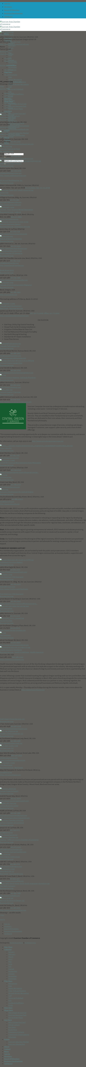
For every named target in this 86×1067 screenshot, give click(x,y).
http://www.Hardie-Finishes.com (13, 630)
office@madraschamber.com (11, 850)
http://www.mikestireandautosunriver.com (17, 144)
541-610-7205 (15, 42)
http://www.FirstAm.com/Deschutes (14, 589)
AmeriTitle (4, 193)
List (1, 112)
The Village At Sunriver (17, 104)
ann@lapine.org (6, 833)
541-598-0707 (15, 485)
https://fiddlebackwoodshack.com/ (13, 572)
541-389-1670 (15, 908)
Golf (10, 87)
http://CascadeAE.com (8, 295)
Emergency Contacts (16, 1032)
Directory (8, 7)
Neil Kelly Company (7, 886)
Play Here (8, 981)
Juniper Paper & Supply (9, 791)
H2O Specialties (6, 609)
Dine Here (8, 1008)
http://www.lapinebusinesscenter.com (15, 818)
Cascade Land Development (11, 306)
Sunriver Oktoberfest (16, 1044)
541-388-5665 (15, 292)
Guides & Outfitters (16, 94)
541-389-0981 (15, 741)
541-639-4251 (15, 399)
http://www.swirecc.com (9, 458)
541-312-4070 (15, 799)
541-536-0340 (16, 470)
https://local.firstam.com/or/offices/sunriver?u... (19, 604)
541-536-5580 (15, 278)
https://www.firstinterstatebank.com (14, 129)
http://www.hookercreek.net (11, 743)
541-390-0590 (16, 171)
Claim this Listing (7, 54)
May (10, 962)
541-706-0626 (16, 156)
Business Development (13, 13)
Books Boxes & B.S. (7, 270)
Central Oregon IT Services (10, 392)
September (12, 63)
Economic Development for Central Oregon (16, 492)
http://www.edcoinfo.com (10, 504)
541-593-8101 (15, 125)
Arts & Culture (14, 1025)
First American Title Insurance (11, 577)
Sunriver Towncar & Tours (10, 149)
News (6, 1052)
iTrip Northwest (6, 765)
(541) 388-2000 (17, 657)
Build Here (12, 1030)
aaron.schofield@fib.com (10, 127)
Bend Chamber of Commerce (11, 253)
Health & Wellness (21, 652)
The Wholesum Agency (16, 943)
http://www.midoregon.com (11, 867)
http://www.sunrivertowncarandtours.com (16, 159)
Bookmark (4, 52)
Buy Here (12, 1027)
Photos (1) (8, 59)
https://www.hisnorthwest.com (12, 660)
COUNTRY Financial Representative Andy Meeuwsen (20, 463)
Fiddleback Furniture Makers (11, 562)
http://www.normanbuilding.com (13, 910)
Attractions (12, 75)
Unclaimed (8, 108)
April (10, 50)
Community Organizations (18, 1035)
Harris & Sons (5, 635)
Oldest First (8, 70)
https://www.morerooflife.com (12, 881)
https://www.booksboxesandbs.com (14, 280)
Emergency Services (22, 227)
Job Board (8, 17)
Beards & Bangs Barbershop (11, 239)
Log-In (2, 920)
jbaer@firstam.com (7, 587)
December (12, 979)
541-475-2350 (15, 847)
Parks (10, 1005)
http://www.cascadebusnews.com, (13, 358)
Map (8, 112)
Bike (10, 77)
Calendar (8, 950)
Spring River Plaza (15, 109)
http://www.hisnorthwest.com (33, 690)
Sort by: (8, 65)
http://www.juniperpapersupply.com (14, 801)
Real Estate (4, 308)
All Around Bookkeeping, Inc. (11, 180)
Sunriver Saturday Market (18, 1042)
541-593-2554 (15, 142)
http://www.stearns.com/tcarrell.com (14, 44)
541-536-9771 (15, 830)
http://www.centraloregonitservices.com (16, 402)
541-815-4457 (15, 570)
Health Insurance (37, 652)
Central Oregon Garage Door (11, 363)
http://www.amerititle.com (10, 205)
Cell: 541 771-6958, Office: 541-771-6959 (44, 313)
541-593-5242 (15, 584)
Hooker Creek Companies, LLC (11, 734)
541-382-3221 (15, 261)
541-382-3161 (15, 455)
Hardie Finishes (6, 621)
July (9, 967)
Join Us (7, 4)
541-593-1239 (15, 616)
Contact (7, 1049)
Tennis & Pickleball (15, 89)
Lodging (17, 212)
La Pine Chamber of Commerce (12, 823)
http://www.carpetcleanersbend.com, (14, 645)
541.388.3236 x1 (17, 499)
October (11, 974)
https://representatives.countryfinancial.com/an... (19, 472)
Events (7, 1039)
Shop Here (8, 1010)
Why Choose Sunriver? (17, 114)
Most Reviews (9, 101)
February (11, 46)
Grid (5, 112)
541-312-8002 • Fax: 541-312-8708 (37, 188)
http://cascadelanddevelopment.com (14, 316)
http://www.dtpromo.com (10, 487)
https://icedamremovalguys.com (12, 760)
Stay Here (8, 947)
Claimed (7, 105)
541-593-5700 (15, 370)
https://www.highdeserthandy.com (13, 729)
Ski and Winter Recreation (18, 84)
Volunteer (12, 1037)
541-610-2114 (15, 879)
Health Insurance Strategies (11, 650)
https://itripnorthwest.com (10, 775)
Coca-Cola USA (6, 448)
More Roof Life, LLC (7, 871)
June (10, 55)
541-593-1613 (14, 200)
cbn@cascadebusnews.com (10, 356)
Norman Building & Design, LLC (12, 901)
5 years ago (17, 82)
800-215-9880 (16, 217)
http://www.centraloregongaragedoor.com (16, 373)
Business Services (7, 35)
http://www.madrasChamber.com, (13, 852)
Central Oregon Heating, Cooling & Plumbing (18, 378)
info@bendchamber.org (9, 263)
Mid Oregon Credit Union (10, 857)
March (10, 48)
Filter (2, 86)
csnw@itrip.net (6, 773)
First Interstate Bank (8, 117)
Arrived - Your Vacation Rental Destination (16, 210)
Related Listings (10, 61)
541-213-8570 (15, 628)
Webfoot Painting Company (11, 163)
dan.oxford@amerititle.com (11, 202)
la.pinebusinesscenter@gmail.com (13, 816)
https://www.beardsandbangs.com (13, 249)
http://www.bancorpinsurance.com (13, 234)
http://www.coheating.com (10, 387)
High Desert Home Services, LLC (12, 719)
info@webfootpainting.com (11, 173)
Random (7, 72)
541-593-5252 (15, 385)
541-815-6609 (15, 643)
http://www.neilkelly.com (10, 896)
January (11, 952)
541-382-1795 (15, 864)
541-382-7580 (15, 893)
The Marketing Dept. (30, 943)
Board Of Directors (11, 10)
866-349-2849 (16, 756)
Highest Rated (9, 103)
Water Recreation (15, 80)
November (12, 67)
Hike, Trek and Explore (17, 991)
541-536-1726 (15, 232)
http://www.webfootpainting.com (13, 176)
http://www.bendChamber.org (12, 266)
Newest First (9, 93)
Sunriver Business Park (17, 106)
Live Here (8, 1020)
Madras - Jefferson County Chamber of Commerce (19, 840)
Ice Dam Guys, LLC (7, 748)
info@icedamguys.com (9, 758)
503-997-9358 (15, 726)
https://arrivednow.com (9, 219)
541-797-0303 (15, 246)
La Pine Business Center (9, 806)
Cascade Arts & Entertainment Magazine (16, 285)
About (6, 1047)
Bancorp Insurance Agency (10, 224)
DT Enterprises (5, 477)
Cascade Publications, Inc (10, 346)
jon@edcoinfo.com (7, 502)
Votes (6, 75)
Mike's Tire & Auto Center (10, 134)
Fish (10, 92)
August (11, 969)
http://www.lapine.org (8, 835)
